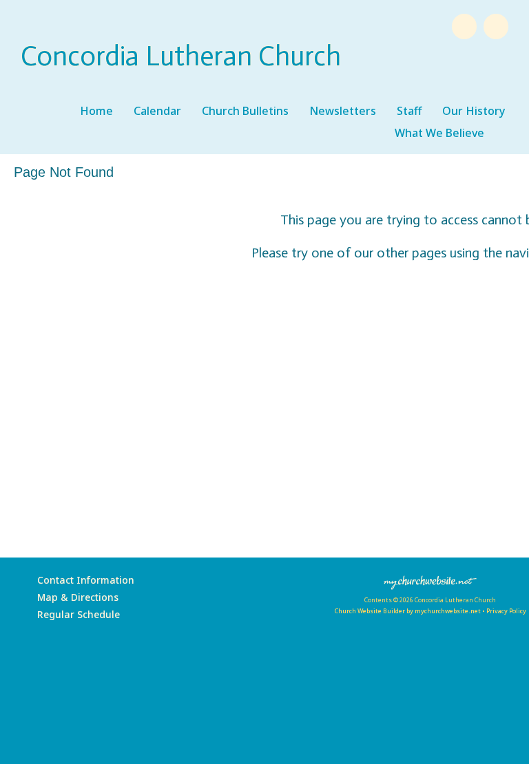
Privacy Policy (506, 610)
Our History (473, 110)
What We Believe (439, 132)
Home (96, 110)
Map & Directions (75, 597)
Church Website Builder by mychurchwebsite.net (407, 610)
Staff (409, 110)
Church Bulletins (245, 110)
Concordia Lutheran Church (181, 55)
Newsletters (342, 110)
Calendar (157, 110)
